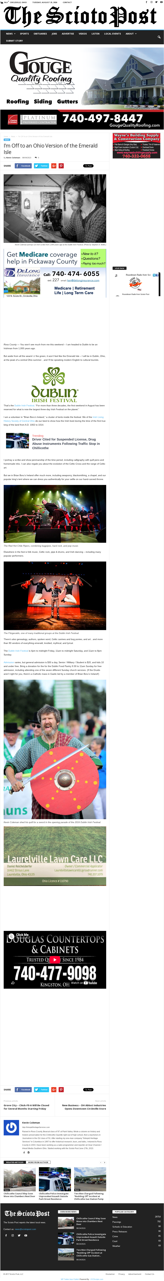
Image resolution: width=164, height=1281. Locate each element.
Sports (24, 33)
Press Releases (119, 1231)
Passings (116, 1222)
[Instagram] (151, 2)
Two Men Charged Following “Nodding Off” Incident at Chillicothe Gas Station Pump (89, 1196)
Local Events (112, 33)
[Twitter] (156, 2)
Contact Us (149, 1274)
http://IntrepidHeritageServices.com (36, 1127)
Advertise (68, 33)
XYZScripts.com (96, 1279)
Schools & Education (122, 1227)
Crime (115, 1236)
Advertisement (134, 1274)
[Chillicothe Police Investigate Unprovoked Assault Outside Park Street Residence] (55, 1179)
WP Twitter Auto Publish (70, 1279)
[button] (159, 37)
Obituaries (40, 33)
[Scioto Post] (82, 17)
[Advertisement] (55, 320)
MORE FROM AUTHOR (38, 1162)
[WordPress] (28, 1153)
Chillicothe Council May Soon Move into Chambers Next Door (19, 1195)
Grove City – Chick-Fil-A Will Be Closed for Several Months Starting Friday (26, 1107)
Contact (67, 2)
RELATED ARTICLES (14, 1162)
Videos (83, 33)
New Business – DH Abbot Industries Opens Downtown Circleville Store (84, 1107)
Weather (116, 1246)
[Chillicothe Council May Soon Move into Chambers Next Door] (20, 1179)
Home (6, 136)
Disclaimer (110, 1274)
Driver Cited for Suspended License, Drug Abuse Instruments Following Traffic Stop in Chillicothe (66, 444)
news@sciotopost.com (25, 1229)
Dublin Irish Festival (24, 405)
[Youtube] (161, 2)
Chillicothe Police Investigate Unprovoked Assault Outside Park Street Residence (54, 1196)
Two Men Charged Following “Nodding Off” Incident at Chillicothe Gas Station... (91, 1252)
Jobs (54, 33)
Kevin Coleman (13, 157)
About (130, 33)
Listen (95, 33)
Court (114, 1241)
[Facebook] (146, 2)
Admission (9, 662)
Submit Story (14, 40)
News (9, 33)
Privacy (122, 1274)
